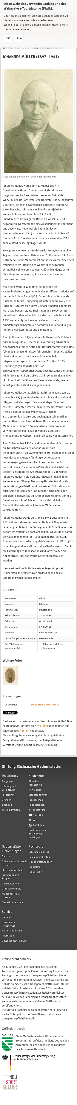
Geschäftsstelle (10, 884)
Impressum (8, 936)
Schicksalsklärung (39, 852)
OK (8, 38)
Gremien (6, 800)
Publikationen (37, 805)
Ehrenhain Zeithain (12, 870)
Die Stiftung (10, 776)
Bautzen (6, 856)
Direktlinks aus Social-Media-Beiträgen (37, 834)
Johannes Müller (55, 48)
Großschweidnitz (11, 889)
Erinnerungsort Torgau (10, 877)
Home (9, 48)
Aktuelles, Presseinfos (35, 783)
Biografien (39, 48)
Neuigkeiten (37, 776)
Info (19, 38)
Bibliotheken (36, 872)
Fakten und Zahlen (12, 931)
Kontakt (24, 731)
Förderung (8, 795)
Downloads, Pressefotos (9, 924)
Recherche (36, 846)
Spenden (7, 805)
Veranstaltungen (38, 795)
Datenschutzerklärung (14, 941)
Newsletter (35, 790)
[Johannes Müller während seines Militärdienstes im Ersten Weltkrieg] (10, 675)
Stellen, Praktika (11, 810)
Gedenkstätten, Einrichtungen (12, 849)
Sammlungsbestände (41, 857)
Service (7, 911)
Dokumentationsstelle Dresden (14, 863)
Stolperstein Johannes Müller (45, 705)
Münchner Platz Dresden (11, 896)
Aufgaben (7, 781)
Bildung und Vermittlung (9, 788)
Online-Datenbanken (40, 862)
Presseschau (36, 800)
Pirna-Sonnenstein (12, 902)
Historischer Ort (22, 48)
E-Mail (44, 726)
